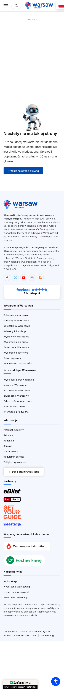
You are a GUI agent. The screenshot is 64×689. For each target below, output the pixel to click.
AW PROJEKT (23, 635)
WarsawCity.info (41, 631)
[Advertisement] (32, 54)
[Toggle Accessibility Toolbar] (55, 681)
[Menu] (6, 6)
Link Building (47, 635)
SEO (35, 635)
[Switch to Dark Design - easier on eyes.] (16, 6)
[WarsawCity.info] (39, 6)
